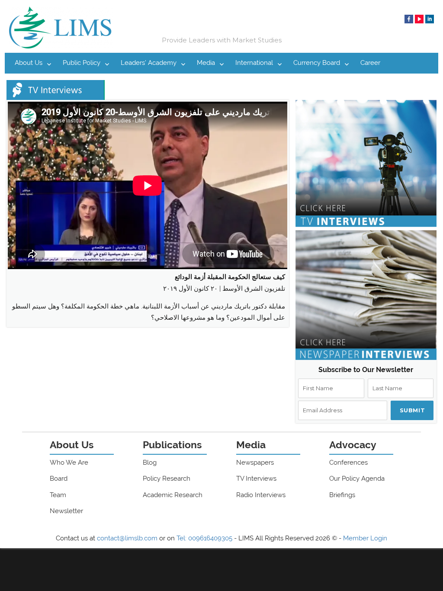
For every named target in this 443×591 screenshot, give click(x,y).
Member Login (365, 538)
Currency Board (316, 63)
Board (58, 478)
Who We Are (69, 462)
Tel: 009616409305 (204, 538)
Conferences (348, 462)
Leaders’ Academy (149, 63)
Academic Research (172, 495)
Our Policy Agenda (357, 478)
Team (58, 495)
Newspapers (255, 462)
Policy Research (166, 478)
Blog (150, 462)
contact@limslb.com (127, 538)
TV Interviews (256, 478)
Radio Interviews (261, 495)
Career (370, 63)
